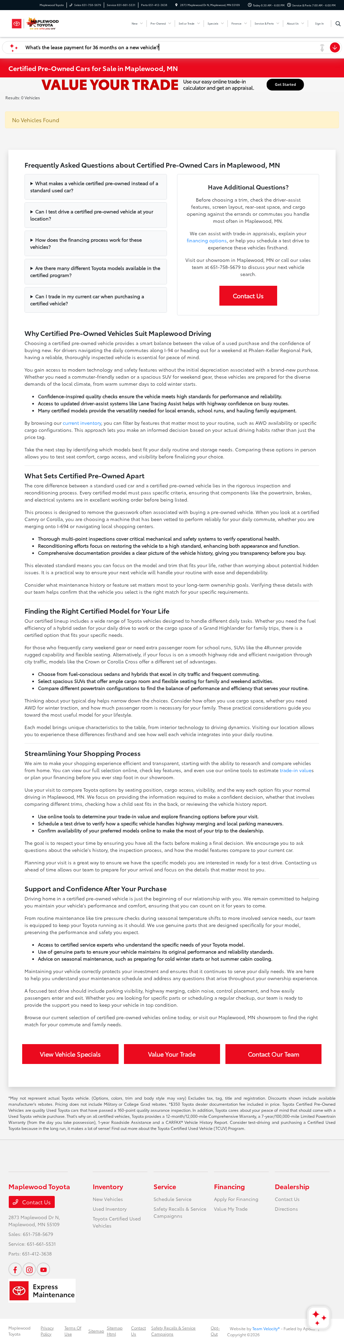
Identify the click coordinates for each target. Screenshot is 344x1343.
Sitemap (96, 1331)
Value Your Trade (172, 1053)
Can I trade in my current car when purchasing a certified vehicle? (87, 300)
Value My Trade (231, 1208)
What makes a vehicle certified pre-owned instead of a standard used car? (94, 187)
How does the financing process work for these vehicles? (86, 243)
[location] (176, 5)
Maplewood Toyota (19, 1331)
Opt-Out (215, 1331)
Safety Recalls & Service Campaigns (173, 1331)
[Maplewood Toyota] (38, 22)
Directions (286, 1208)
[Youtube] (43, 1269)
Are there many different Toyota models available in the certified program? (95, 271)
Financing (229, 1186)
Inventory (108, 1186)
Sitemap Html (115, 1331)
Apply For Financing (236, 1199)
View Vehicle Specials (70, 1053)
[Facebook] (15, 1269)
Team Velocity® (266, 1328)
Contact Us (248, 295)
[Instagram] (29, 1269)
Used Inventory (110, 1208)
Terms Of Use (72, 1331)
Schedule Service (172, 1199)
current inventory (82, 422)
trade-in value (295, 770)
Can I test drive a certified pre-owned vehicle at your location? (91, 215)
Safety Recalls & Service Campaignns (180, 1212)
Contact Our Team (273, 1053)
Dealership (292, 1186)
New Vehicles (108, 1199)
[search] (338, 24)
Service (165, 1186)
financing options (207, 240)
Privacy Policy (47, 1331)
